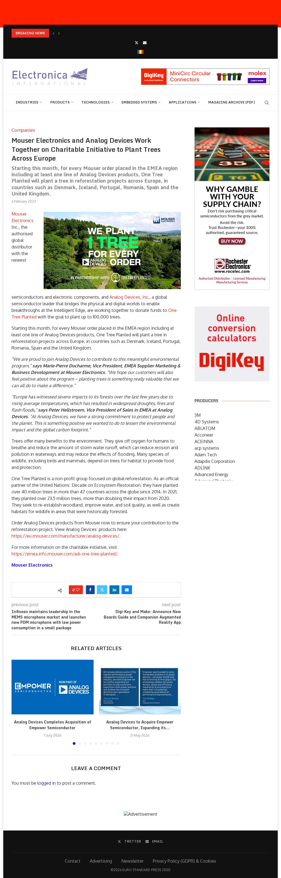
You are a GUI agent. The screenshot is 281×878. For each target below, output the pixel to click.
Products (60, 102)
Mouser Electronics (32, 565)
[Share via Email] (127, 589)
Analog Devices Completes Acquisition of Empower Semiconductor (52, 725)
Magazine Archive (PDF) (231, 102)
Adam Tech (206, 454)
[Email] (145, 42)
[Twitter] (136, 42)
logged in (46, 783)
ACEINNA (204, 441)
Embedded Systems (139, 102)
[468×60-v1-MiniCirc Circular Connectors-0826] (205, 71)
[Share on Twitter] (102, 589)
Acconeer (204, 435)
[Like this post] (78, 589)
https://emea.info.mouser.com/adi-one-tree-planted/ (64, 554)
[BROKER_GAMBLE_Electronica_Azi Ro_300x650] (232, 131)
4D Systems (207, 421)
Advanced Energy (211, 474)
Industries (27, 102)
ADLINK (202, 468)
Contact (72, 861)
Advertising (101, 861)
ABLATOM (205, 428)
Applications (182, 102)
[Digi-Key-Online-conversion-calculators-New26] (232, 310)
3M (198, 415)
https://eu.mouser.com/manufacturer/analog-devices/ (65, 536)
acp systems (207, 448)
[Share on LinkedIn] (114, 589)
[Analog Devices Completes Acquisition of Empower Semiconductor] (53, 687)
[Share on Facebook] (90, 589)
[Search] (266, 103)
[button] (53, 33)
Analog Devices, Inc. (129, 297)
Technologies (96, 102)
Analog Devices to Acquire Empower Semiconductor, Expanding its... (139, 725)
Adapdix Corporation (215, 461)
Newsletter (132, 861)
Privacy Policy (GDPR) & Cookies (184, 861)
